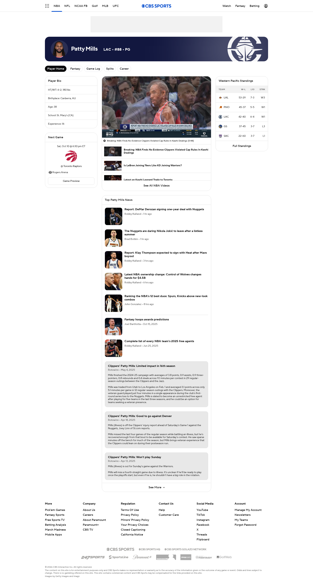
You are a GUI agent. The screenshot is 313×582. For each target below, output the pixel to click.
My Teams (241, 520)
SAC (226, 136)
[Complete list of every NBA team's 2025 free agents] (113, 348)
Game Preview (71, 181)
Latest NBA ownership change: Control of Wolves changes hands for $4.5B (162, 276)
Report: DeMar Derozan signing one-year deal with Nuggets (164, 209)
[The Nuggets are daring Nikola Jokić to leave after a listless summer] (113, 238)
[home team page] (71, 156)
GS (225, 126)
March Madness (55, 530)
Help (162, 510)
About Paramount (94, 520)
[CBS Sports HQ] (149, 549)
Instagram (203, 520)
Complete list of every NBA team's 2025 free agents (159, 341)
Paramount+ (91, 525)
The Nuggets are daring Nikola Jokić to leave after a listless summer (163, 232)
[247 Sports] (93, 556)
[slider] (156, 127)
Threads (202, 534)
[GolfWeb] (224, 557)
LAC (226, 116)
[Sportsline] (118, 556)
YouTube (202, 510)
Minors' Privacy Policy (135, 520)
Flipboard (203, 539)
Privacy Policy (130, 515)
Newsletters (243, 515)
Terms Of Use (130, 510)
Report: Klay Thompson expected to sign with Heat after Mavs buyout (165, 254)
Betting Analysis (55, 525)
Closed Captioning (133, 530)
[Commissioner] (166, 556)
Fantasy (75, 69)
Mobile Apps (53, 534)
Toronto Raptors (72, 166)
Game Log (93, 69)
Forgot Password (245, 525)
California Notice (132, 534)
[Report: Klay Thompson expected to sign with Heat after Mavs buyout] (113, 259)
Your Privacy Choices (134, 525)
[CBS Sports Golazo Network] (185, 549)
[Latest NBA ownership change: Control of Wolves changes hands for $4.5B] (113, 281)
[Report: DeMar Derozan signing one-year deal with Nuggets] (113, 216)
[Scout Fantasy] (204, 557)
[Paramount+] (142, 556)
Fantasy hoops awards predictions (146, 319)
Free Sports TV (55, 520)
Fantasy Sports (54, 515)
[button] (47, 6)
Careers (88, 515)
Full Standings (242, 146)
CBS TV (88, 530)
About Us (89, 510)
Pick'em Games (55, 510)
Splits (110, 69)
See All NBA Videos (156, 185)
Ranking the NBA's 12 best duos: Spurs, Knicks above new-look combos (166, 297)
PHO (226, 107)
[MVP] (185, 556)
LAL (226, 97)
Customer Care (169, 515)
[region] (156, 107)
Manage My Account (248, 510)
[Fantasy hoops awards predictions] (113, 326)
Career (124, 69)
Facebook (203, 525)
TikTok (201, 515)
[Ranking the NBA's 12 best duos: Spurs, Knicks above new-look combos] (113, 303)
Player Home (55, 69)
